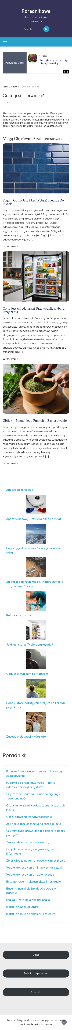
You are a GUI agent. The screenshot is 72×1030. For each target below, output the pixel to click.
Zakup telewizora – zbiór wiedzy (27, 842)
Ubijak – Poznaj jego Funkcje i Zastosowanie (35, 420)
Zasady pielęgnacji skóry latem (27, 736)
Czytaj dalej (10, 463)
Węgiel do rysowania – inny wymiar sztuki (34, 867)
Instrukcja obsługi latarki (22, 907)
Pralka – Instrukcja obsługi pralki (28, 900)
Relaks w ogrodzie (18, 615)
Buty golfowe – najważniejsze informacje (33, 881)
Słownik (7, 102)
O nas (36, 954)
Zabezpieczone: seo (19, 489)
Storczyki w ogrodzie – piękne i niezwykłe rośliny (55, 61)
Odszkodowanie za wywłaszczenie (29, 817)
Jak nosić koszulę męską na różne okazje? (34, 824)
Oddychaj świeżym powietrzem (27, 673)
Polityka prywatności (36, 973)
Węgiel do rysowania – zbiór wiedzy (30, 874)
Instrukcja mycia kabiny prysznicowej (31, 914)
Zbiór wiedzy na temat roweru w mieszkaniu (35, 860)
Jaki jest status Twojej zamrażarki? (29, 644)
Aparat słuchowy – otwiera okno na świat (33, 519)
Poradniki (36, 992)
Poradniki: (14, 755)
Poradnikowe (36, 11)
